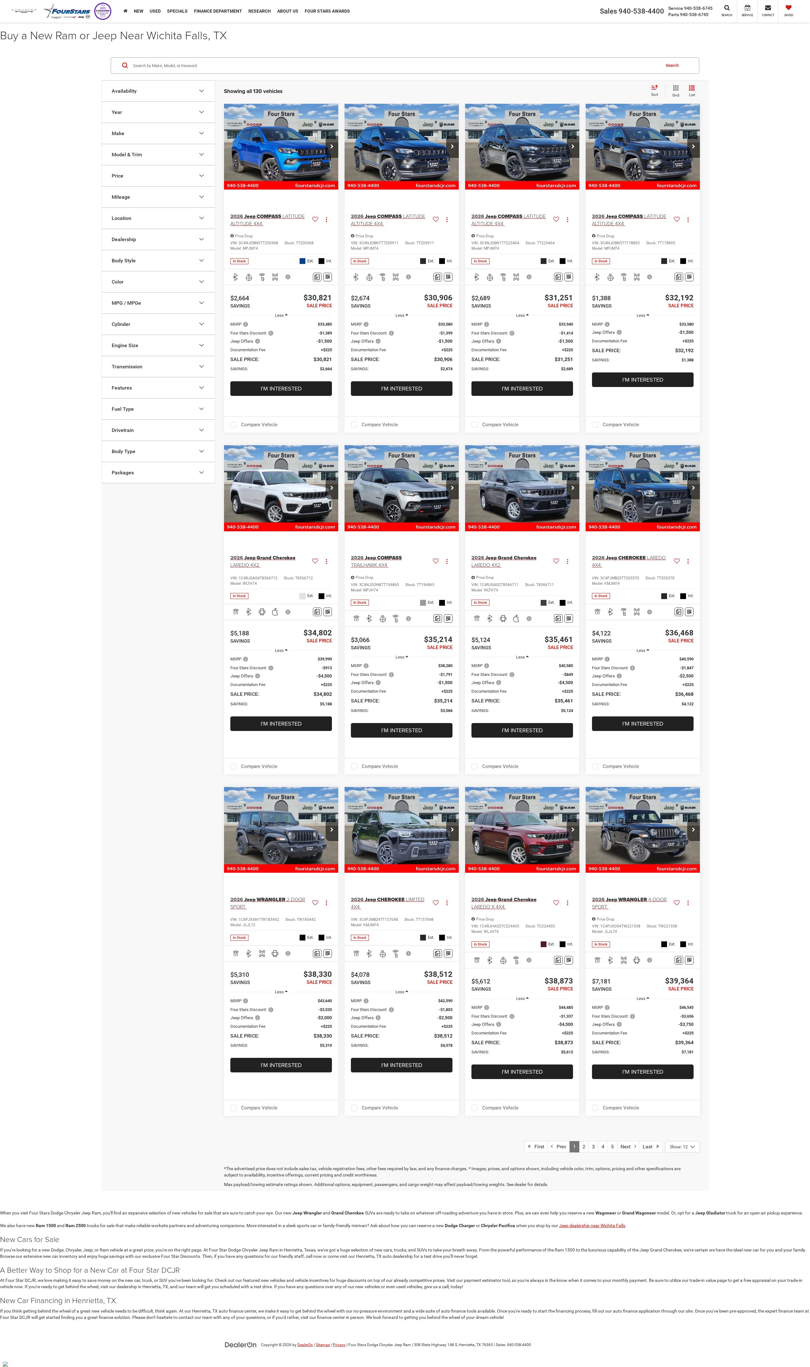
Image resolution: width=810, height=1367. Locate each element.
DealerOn (305, 1345)
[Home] (125, 11)
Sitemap (323, 1345)
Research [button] (259, 11)
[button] (332, 147)
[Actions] (326, 219)
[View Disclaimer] (288, 277)
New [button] (138, 11)
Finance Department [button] (218, 11)
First (537, 1147)
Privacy (339, 1345)
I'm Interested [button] (281, 388)
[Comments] (317, 277)
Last (649, 1147)
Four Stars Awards (327, 11)
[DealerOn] (241, 1344)
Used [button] (155, 11)
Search (672, 65)
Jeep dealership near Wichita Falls (592, 1225)
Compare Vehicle (259, 425)
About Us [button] (287, 11)
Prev (559, 1147)
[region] (281, 349)
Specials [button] (177, 11)
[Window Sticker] (327, 277)
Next (627, 1147)
